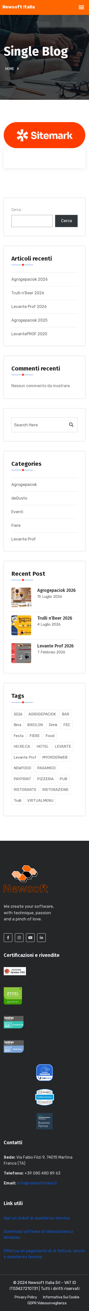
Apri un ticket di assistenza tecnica (36, 1218)
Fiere (16, 525)
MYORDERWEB (54, 757)
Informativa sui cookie (61, 1297)
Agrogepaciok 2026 (29, 279)
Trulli (17, 800)
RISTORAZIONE (55, 789)
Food (49, 736)
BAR (65, 714)
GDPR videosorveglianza (47, 1303)
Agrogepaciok (24, 484)
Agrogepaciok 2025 (29, 320)
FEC (66, 725)
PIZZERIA (45, 779)
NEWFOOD (22, 768)
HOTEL (43, 746)
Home (9, 69)
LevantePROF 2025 (29, 334)
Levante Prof (23, 539)
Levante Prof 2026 (29, 306)
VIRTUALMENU (40, 800)
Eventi (17, 511)
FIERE (34, 736)
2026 (18, 714)
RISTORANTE (25, 789)
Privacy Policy (26, 1297)
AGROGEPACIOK (42, 714)
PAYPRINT (22, 779)
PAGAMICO (46, 768)
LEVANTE (63, 746)
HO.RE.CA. (22, 746)
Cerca (16, 210)
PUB (63, 779)
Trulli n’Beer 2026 (27, 293)
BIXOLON (35, 725)
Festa (18, 736)
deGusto (19, 498)
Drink (53, 725)
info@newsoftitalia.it (37, 1183)
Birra (17, 725)
